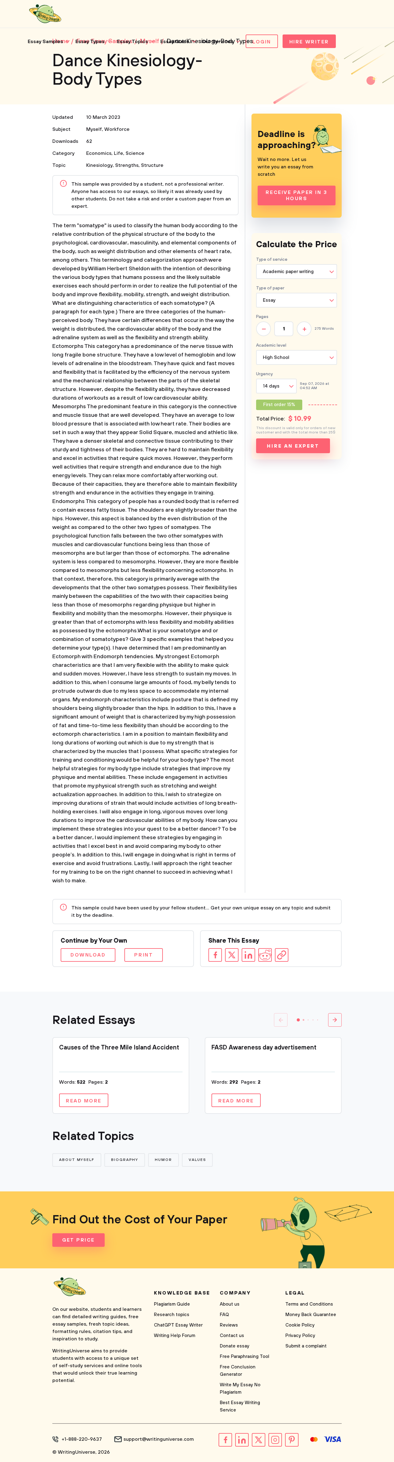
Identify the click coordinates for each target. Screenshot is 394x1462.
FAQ (224, 1315)
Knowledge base (182, 1293)
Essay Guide (174, 41)
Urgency (264, 374)
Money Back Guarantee (310, 1315)
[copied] (281, 955)
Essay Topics (132, 41)
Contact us (232, 1336)
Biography (124, 1160)
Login (261, 42)
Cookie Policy (300, 1325)
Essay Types (90, 41)
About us (229, 1304)
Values (197, 1160)
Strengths (127, 165)
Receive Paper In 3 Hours (296, 195)
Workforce (117, 129)
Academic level (271, 345)
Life (118, 153)
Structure (152, 165)
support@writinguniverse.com (158, 1439)
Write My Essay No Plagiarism (240, 1388)
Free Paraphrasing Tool (244, 1356)
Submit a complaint (306, 1346)
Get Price (78, 1240)
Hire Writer (309, 42)
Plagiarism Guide (172, 1304)
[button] (298, 1019)
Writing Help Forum (174, 1336)
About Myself (76, 1160)
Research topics (171, 1315)
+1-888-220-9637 (82, 1439)
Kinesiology (99, 165)
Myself (94, 129)
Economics (98, 153)
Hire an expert (293, 446)
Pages (262, 317)
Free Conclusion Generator (237, 1370)
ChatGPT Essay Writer (178, 1325)
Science (135, 153)
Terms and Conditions (309, 1304)
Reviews (229, 1325)
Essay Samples (45, 41)
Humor (163, 1160)
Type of (270, 288)
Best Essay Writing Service (240, 1406)
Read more (84, 1101)
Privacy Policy (300, 1336)
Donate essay (234, 1346)
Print (143, 955)
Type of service (271, 259)
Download (88, 955)
